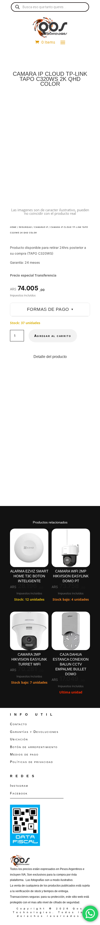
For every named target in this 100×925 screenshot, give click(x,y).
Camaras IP (41, 227)
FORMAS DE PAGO (50, 309)
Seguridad (25, 227)
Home (13, 227)
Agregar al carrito (52, 336)
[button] (82, 102)
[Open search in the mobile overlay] (50, 7)
